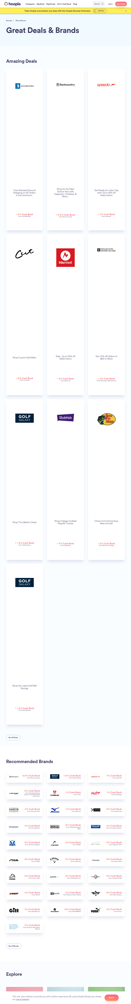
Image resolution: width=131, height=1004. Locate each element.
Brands (9, 20)
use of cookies (22, 999)
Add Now (100, 11)
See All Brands (14, 946)
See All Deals (13, 737)
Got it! (111, 997)
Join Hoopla (121, 4)
